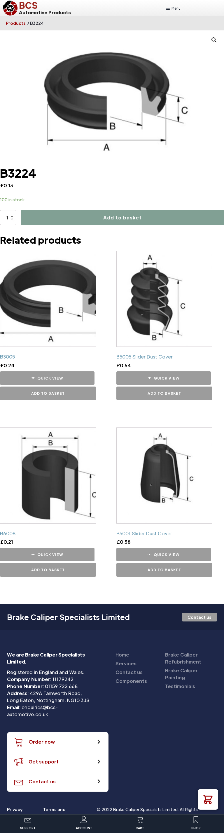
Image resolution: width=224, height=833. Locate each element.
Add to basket (122, 217)
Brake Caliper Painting (181, 673)
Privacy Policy (14, 812)
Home (122, 655)
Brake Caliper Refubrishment (183, 658)
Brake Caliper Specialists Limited (68, 617)
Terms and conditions (54, 812)
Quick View (50, 378)
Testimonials (180, 686)
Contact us (199, 617)
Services (126, 663)
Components (131, 681)
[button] (208, 799)
